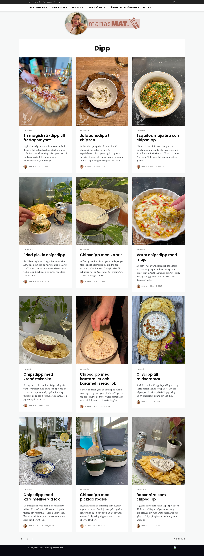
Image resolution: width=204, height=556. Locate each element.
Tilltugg (27, 130)
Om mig (57, 2)
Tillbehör (84, 130)
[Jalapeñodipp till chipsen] (102, 91)
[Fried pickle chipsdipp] (45, 211)
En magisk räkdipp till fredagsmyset (44, 138)
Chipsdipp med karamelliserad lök (41, 497)
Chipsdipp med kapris (101, 254)
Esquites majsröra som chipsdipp (158, 138)
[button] (172, 7)
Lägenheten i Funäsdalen (123, 7)
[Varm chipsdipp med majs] (158, 211)
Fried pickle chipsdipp (44, 254)
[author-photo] (25, 167)
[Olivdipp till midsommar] (158, 330)
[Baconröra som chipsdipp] (158, 451)
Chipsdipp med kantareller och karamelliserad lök (98, 379)
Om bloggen (47, 2)
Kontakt (37, 2)
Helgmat (76, 7)
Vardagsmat (58, 7)
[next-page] (33, 538)
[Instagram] (174, 2)
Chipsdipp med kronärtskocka (38, 376)
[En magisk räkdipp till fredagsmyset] (45, 91)
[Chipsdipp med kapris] (102, 211)
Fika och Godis (37, 7)
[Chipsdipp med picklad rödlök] (102, 451)
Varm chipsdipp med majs (157, 257)
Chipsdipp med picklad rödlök (95, 497)
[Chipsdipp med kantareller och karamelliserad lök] (102, 330)
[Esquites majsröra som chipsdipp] (158, 91)
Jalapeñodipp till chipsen (96, 138)
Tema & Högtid (95, 7)
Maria (31, 166)
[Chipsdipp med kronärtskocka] (45, 330)
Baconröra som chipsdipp (151, 497)
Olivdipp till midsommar (148, 376)
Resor (146, 7)
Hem (30, 2)
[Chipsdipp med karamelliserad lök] (45, 451)
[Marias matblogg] (102, 23)
